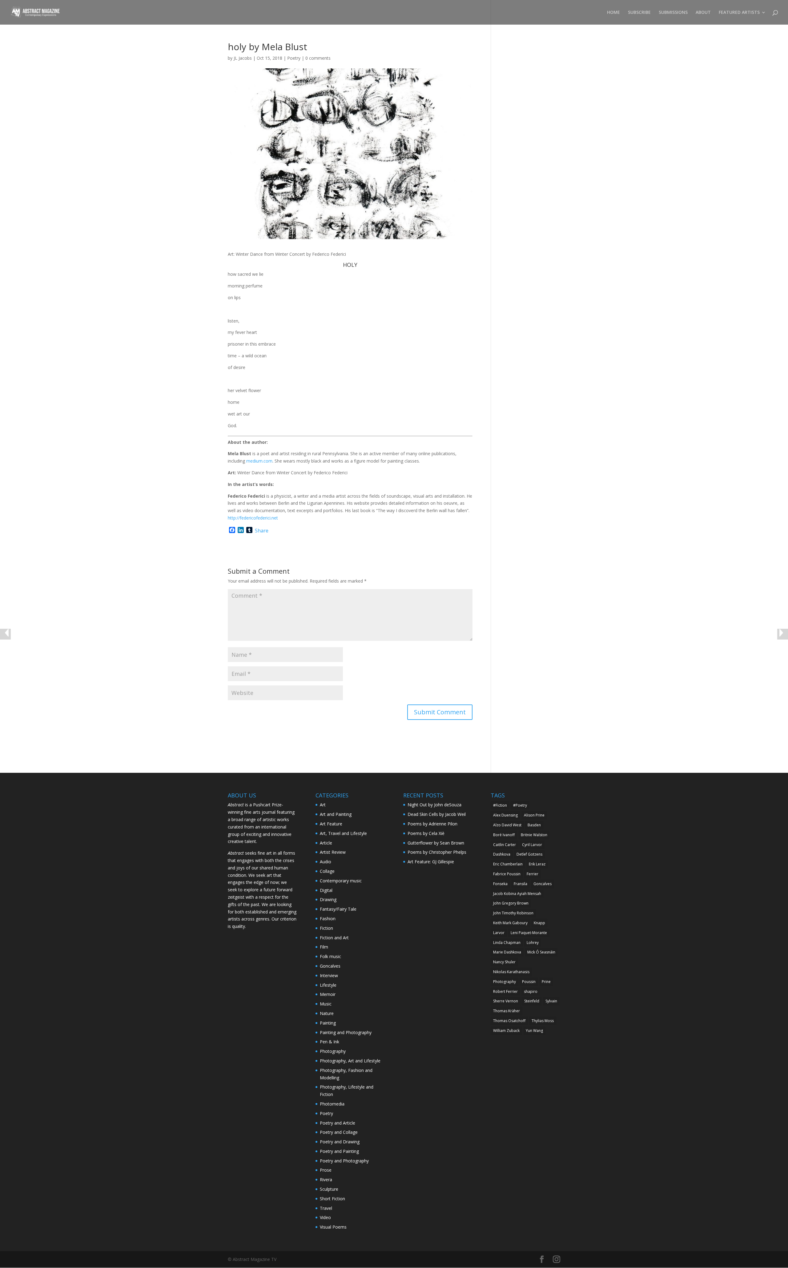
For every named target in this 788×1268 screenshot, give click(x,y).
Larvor (499, 932)
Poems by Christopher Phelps (437, 852)
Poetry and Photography (344, 1161)
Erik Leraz (537, 864)
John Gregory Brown (511, 903)
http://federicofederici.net (253, 518)
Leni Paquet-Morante (529, 932)
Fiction (326, 928)
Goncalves (330, 966)
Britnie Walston (534, 834)
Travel (326, 1208)
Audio (325, 862)
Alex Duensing (505, 815)
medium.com (259, 461)
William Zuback (506, 1030)
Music (326, 1004)
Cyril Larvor (532, 844)
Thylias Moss (543, 1020)
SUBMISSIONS (673, 12)
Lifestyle (328, 985)
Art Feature (331, 824)
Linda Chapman (507, 942)
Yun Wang (534, 1030)
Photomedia (332, 1104)
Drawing (328, 899)
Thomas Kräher (506, 1010)
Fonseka (500, 883)
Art (323, 805)
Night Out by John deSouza (434, 805)
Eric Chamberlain (508, 864)
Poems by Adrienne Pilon (432, 824)
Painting (328, 1023)
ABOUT (703, 12)
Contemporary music (341, 881)
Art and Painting (336, 814)
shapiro (530, 991)
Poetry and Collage (339, 1132)
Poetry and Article (337, 1123)
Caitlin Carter (504, 844)
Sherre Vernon (505, 1001)
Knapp (539, 922)
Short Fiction (332, 1199)
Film (324, 947)
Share (261, 531)
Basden (534, 825)
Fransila (520, 883)
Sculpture (329, 1189)
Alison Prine (534, 815)
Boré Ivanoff (504, 834)
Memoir (328, 994)
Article (326, 843)
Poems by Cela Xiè (426, 833)
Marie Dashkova (507, 952)
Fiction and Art (334, 938)
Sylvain (551, 1001)
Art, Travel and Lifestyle (343, 833)
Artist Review (333, 852)
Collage (327, 871)
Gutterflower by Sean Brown (436, 843)
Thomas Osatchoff (509, 1020)
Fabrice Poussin (507, 874)
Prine (546, 981)
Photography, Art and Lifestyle (350, 1061)
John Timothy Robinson (513, 913)
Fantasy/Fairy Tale (338, 909)
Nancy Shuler (504, 962)
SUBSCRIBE (639, 12)
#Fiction (500, 805)
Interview (329, 975)
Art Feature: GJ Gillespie (431, 862)
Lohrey (533, 942)
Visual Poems (333, 1227)
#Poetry (520, 805)
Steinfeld (531, 1001)
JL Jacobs (243, 58)
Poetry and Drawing (340, 1142)
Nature (327, 1013)
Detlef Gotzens (529, 854)
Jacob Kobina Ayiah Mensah (517, 893)
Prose (326, 1170)
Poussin (529, 981)
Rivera (326, 1179)
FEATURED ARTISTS (739, 12)
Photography (333, 1051)
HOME (613, 12)
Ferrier (532, 874)
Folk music (330, 956)
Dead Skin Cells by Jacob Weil (437, 814)
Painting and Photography (346, 1032)
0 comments (318, 58)
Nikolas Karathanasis (511, 971)
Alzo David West (507, 825)
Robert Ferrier (505, 991)
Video (325, 1217)
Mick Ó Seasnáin (541, 952)
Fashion (328, 918)
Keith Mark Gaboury (510, 922)
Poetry (293, 58)
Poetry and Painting (339, 1151)
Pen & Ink (329, 1042)
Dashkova (501, 854)
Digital (326, 890)
